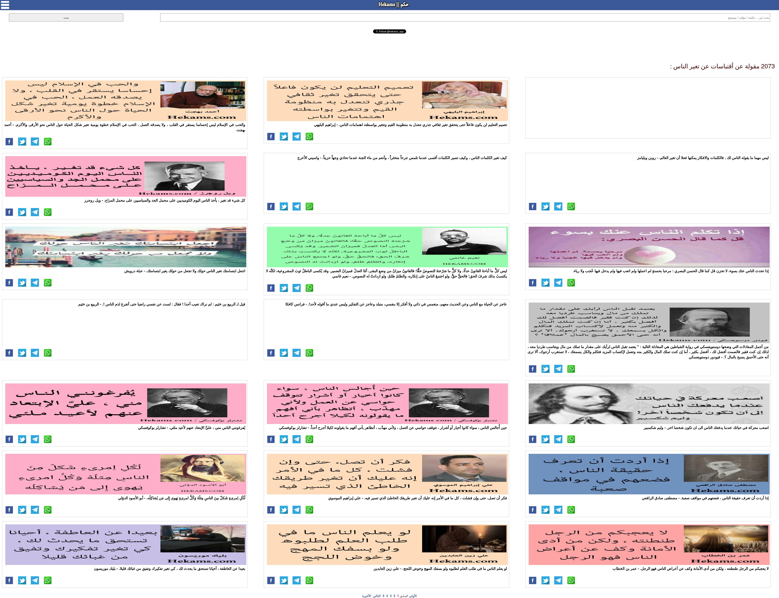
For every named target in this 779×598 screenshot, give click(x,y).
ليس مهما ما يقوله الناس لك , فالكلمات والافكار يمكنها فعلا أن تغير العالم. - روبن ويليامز (703, 157)
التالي (377, 596)
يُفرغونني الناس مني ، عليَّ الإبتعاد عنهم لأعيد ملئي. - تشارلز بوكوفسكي (191, 427)
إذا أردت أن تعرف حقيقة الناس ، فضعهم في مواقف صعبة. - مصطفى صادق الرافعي (705, 497)
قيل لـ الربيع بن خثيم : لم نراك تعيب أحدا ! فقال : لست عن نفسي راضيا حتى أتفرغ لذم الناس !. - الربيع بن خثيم (161, 304)
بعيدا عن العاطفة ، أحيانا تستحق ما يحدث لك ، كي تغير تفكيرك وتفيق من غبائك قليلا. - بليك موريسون (169, 568)
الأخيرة (366, 596)
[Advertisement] (389, 44)
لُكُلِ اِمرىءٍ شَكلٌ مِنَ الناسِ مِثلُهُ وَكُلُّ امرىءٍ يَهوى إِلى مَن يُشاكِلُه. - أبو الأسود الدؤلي (181, 497)
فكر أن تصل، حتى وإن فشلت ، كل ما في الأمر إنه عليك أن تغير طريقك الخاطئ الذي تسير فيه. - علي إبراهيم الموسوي (417, 497)
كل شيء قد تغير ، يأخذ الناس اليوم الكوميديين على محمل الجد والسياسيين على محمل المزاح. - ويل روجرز (164, 200)
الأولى (413, 596)
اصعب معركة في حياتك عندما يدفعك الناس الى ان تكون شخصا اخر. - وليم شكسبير (706, 427)
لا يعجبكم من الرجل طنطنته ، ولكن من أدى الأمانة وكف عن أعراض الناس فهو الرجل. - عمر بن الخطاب (691, 568)
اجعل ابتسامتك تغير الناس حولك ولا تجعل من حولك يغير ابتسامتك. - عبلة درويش (184, 270)
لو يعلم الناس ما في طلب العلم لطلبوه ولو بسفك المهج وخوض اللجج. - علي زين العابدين (440, 568)
